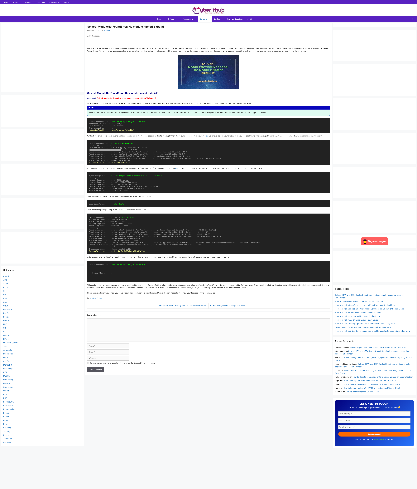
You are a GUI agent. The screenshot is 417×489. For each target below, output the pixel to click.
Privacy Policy (40, 2)
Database (171, 19)
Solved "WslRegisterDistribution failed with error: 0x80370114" (369, 381)
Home (6, 2)
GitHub (178, 168)
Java (5, 346)
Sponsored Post (54, 2)
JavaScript (7, 350)
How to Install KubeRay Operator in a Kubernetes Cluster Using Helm (365, 324)
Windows (7, 442)
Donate (66, 2)
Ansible (6, 276)
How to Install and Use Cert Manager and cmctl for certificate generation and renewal (372, 331)
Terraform (7, 439)
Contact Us (16, 2)
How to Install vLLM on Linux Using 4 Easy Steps (356, 320)
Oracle (6, 391)
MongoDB (7, 365)
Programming (188, 19)
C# (4, 295)
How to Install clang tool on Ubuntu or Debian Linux (357, 316)
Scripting (203, 19)
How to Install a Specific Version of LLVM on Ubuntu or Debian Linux (365, 305)
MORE (249, 19)
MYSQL (6, 376)
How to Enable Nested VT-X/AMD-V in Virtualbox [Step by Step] (371, 388)
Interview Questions (235, 19)
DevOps (217, 19)
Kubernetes (8, 354)
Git (4, 328)
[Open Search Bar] (412, 19)
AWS (5, 280)
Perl (5, 394)
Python (99, 298)
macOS (6, 361)
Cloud (159, 19)
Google (6, 335)
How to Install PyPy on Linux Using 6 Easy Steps (227, 306)
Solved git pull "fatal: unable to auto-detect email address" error (363, 327)
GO (4, 332)
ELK (5, 324)
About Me (28, 2)
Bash (5, 287)
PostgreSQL (8, 402)
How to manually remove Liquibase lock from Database (359, 301)
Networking (8, 380)
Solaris (6, 435)
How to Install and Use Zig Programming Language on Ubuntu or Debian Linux (369, 309)
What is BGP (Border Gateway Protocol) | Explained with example (183, 306)
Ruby (5, 424)
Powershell (8, 405)
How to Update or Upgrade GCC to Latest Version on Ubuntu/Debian (383, 377)
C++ (5, 298)
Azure (5, 284)
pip (207, 136)
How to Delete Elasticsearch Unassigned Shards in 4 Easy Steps (372, 384)
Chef (5, 302)
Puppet (6, 413)
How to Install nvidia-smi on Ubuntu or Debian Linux (358, 312)
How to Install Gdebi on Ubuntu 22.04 (362, 392)
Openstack (8, 387)
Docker (6, 317)
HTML (6, 339)
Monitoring (7, 369)
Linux (5, 357)
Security (6, 431)
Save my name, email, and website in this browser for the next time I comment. (122, 363)
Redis (5, 420)
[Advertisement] (208, 484)
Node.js (6, 383)
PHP (5, 398)
